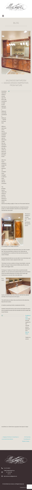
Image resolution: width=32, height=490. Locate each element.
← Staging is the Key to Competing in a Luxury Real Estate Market (10, 437)
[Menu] (3, 15)
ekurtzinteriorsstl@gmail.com (10, 476)
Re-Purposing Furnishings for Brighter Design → (26, 437)
